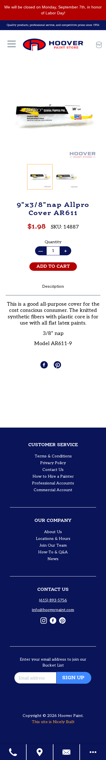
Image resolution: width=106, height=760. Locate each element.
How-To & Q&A (53, 552)
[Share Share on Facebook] (44, 364)
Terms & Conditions (53, 456)
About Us (53, 531)
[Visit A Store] (40, 752)
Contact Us (53, 469)
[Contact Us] (66, 752)
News (53, 558)
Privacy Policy (53, 463)
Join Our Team (53, 545)
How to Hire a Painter (53, 476)
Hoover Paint (70, 715)
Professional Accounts (53, 483)
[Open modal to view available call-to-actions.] (93, 752)
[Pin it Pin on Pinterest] (58, 364)
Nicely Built (64, 721)
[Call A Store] (13, 752)
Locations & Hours (53, 538)
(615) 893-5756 (53, 600)
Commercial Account (53, 490)
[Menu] (12, 45)
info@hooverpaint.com (53, 609)
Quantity (53, 242)
